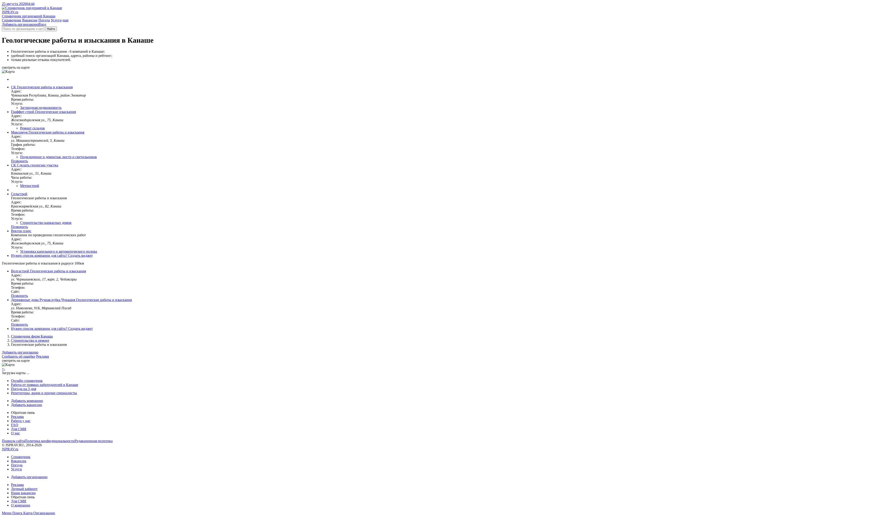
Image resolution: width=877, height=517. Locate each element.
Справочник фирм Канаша (32, 336)
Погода (44, 20)
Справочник (11, 20)
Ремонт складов (32, 128)
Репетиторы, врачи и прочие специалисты (44, 393)
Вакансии (29, 20)
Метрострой (29, 186)
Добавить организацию (20, 24)
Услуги (56, 20)
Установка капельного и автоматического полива (58, 251)
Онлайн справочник (27, 381)
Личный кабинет (24, 489)
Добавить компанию (27, 401)
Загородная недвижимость (40, 108)
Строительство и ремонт (30, 340)
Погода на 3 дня (23, 389)
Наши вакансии (23, 493)
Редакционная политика (94, 441)
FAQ (14, 425)
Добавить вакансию (26, 405)
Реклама (42, 356)
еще (66, 20)
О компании (20, 505)
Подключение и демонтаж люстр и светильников (58, 157)
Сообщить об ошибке (18, 356)
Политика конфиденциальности (50, 441)
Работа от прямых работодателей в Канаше (44, 385)
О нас (15, 433)
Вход (42, 24)
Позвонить (19, 161)
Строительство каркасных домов (45, 223)
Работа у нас (20, 421)
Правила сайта (13, 441)
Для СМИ (18, 429)
